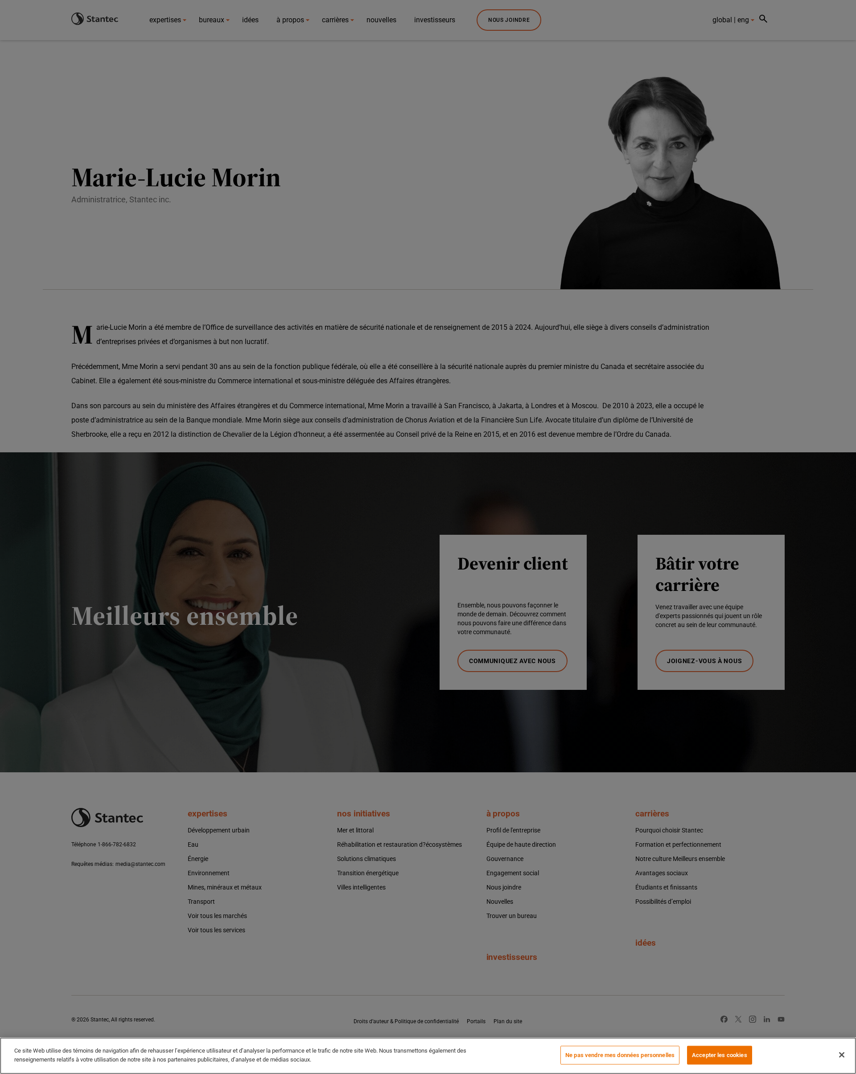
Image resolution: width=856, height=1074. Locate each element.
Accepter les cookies (719, 1055)
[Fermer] (842, 1055)
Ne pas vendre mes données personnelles (620, 1055)
